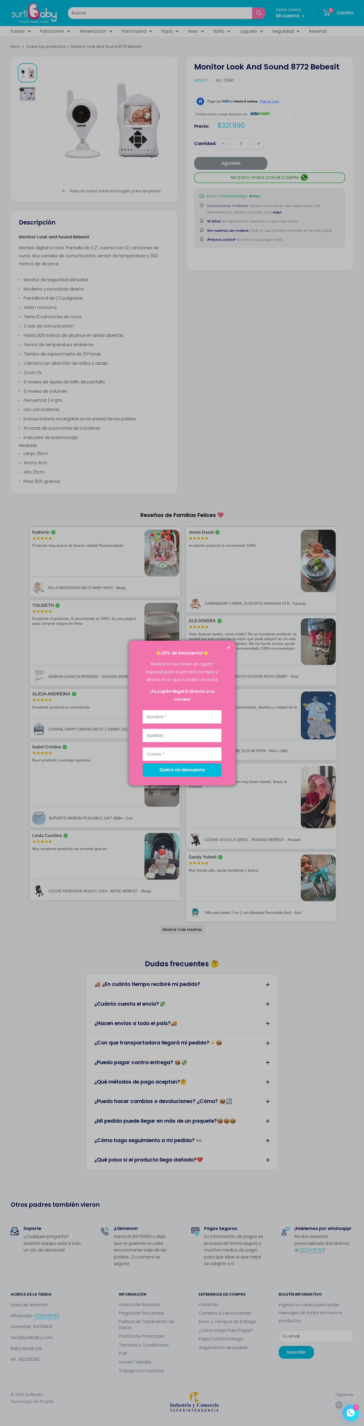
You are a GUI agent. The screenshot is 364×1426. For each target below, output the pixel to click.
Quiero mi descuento (182, 770)
